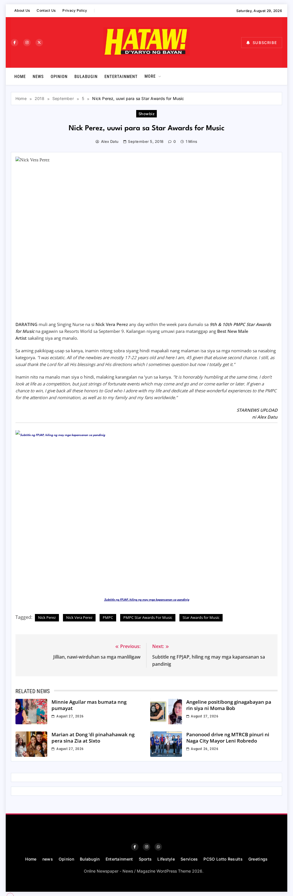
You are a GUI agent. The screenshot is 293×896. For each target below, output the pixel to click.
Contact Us (46, 10)
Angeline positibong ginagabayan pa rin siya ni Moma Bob (228, 705)
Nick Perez (47, 617)
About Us (22, 10)
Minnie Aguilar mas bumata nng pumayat (89, 705)
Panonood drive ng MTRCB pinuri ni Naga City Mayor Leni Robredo (227, 737)
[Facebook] (14, 42)
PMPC (108, 617)
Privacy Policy (74, 10)
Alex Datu (110, 141)
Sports (145, 859)
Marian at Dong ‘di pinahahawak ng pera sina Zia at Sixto (93, 737)
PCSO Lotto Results (222, 859)
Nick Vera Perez (79, 617)
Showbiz (146, 113)
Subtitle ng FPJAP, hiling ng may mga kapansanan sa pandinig (146, 599)
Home (20, 76)
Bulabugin (86, 76)
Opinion (59, 76)
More (150, 76)
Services (189, 859)
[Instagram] (27, 42)
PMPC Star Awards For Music (147, 617)
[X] (39, 42)
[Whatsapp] (158, 847)
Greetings (258, 859)
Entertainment (121, 76)
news (38, 76)
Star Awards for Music (201, 617)
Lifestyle (166, 859)
